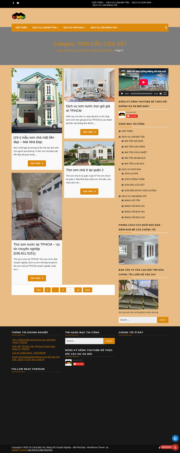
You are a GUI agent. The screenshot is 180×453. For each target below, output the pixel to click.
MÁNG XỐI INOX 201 (135, 206)
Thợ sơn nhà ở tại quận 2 (85, 170)
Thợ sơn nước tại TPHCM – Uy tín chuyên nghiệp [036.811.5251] (37, 248)
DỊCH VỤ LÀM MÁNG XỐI (105, 5)
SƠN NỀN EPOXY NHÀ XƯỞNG (140, 190)
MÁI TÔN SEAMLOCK (135, 158)
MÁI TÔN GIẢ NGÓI (134, 141)
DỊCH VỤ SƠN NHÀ (141, 2)
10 (78, 290)
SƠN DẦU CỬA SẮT (135, 185)
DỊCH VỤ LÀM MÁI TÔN (117, 2)
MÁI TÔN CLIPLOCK (134, 164)
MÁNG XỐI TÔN (132, 200)
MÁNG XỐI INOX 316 (135, 217)
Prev (39, 290)
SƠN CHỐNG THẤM (134, 179)
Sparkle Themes (19, 450)
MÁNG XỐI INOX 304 (135, 212)
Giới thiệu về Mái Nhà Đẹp (40, 450)
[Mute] (160, 93)
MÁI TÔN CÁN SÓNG (135, 147)
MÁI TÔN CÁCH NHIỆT (136, 152)
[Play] (122, 93)
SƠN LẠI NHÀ (131, 173)
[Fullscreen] (165, 93)
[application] (143, 82)
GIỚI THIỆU (97, 2)
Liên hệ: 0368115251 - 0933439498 (29, 353)
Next (87, 290)
